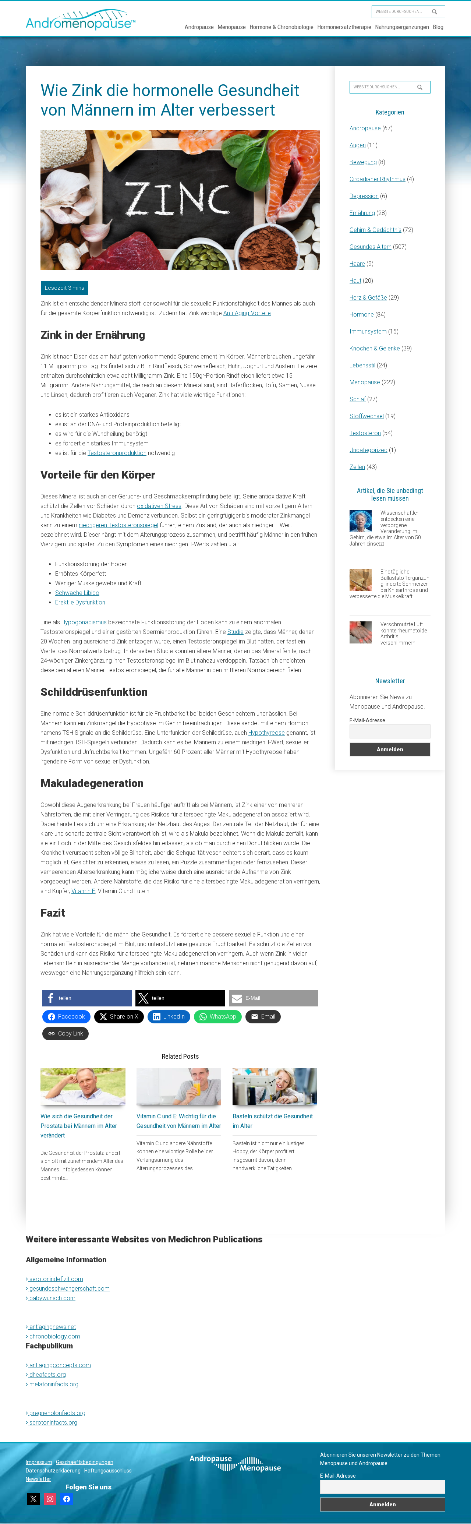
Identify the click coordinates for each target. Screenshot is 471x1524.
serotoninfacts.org (52, 1422)
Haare (357, 263)
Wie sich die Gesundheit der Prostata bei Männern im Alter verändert (78, 1126)
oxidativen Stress (159, 505)
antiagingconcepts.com (59, 1365)
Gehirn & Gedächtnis (375, 229)
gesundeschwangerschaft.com (69, 1288)
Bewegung (363, 162)
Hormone (362, 314)
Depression (364, 196)
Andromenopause (81, 19)
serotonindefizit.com (55, 1279)
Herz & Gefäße (368, 297)
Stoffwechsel (367, 416)
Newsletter (38, 1479)
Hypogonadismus (84, 622)
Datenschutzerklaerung (53, 1471)
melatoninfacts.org (53, 1384)
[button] (87, 998)
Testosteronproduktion (117, 452)
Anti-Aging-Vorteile (247, 313)
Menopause (365, 382)
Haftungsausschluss (108, 1471)
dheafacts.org (47, 1374)
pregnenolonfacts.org (56, 1413)
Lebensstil (362, 365)
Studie (235, 631)
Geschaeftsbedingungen (84, 1462)
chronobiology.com (54, 1336)
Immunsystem (368, 331)
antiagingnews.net (52, 1326)
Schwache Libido (77, 592)
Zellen (357, 466)
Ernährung (362, 212)
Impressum (39, 1462)
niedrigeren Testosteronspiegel (118, 525)
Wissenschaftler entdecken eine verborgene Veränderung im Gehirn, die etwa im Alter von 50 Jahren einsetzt (385, 528)
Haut (355, 280)
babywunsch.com (51, 1298)
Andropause (365, 128)
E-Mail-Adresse (367, 720)
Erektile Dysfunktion (80, 602)
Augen (358, 145)
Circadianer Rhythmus (378, 179)
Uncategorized (368, 450)
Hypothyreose (266, 732)
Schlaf (358, 399)
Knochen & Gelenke (375, 348)
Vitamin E (83, 891)
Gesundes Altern (371, 246)
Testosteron (365, 433)
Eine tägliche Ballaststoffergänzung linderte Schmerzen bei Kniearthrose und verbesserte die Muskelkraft (389, 584)
